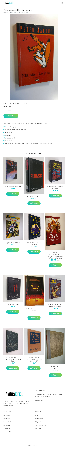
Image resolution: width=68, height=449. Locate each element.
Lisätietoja (11, 116)
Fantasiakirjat (22, 104)
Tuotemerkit (7, 432)
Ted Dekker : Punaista (34, 196)
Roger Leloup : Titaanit (12, 243)
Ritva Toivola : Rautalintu (13, 186)
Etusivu (5, 13)
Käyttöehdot (39, 422)
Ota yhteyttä (39, 418)
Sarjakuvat (6, 425)
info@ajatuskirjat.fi (41, 400)
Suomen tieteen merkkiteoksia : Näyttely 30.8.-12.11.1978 (34, 359)
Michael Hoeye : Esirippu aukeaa (34, 310)
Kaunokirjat (7, 415)
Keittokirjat (6, 418)
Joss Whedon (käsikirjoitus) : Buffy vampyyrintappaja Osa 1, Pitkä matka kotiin (55, 255)
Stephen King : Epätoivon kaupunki (55, 187)
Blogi (37, 415)
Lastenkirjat (7, 422)
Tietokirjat (14, 104)
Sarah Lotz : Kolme (13, 304)
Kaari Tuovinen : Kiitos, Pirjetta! (55, 367)
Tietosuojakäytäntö (41, 425)
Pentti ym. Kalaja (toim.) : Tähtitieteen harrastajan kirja (13, 359)
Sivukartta (38, 428)
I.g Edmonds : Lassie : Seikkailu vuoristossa (55, 305)
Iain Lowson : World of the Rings (34, 244)
